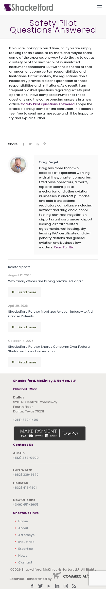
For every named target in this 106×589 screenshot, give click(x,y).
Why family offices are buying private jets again (46, 281)
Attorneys (26, 535)
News (22, 555)
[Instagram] (65, 586)
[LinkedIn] (57, 586)
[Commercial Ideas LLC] (75, 578)
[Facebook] (32, 586)
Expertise (25, 548)
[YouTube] (48, 586)
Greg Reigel (48, 162)
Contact (25, 562)
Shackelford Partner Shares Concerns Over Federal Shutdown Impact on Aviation (49, 349)
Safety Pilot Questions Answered (47, 104)
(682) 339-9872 (25, 474)
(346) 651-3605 (25, 504)
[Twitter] (40, 586)
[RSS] (74, 586)
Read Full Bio (64, 247)
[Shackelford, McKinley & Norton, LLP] (28, 7)
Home (23, 521)
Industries (26, 541)
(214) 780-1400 (25, 419)
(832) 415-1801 (25, 487)
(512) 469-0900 (26, 457)
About (23, 528)
